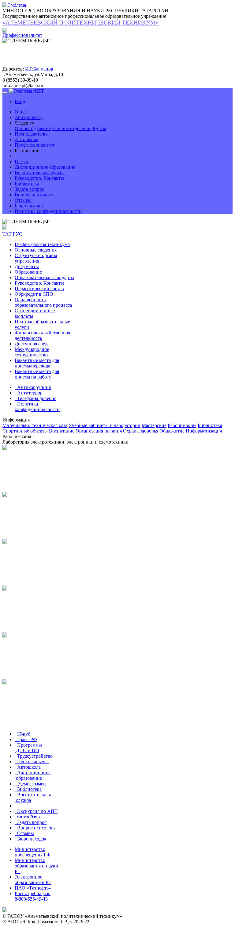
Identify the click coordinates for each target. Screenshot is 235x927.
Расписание (27, 150)
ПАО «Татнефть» (33, 887)
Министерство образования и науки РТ (36, 866)
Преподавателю (31, 134)
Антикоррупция (33, 387)
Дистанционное (32, 775)
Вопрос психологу (34, 194)
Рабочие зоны (182, 425)
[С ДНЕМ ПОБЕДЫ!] (26, 222)
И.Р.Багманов (39, 68)
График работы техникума (42, 244)
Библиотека (27, 183)
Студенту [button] (24, 122)
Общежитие (172, 430)
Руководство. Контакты (39, 178)
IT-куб (21, 161)
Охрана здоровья (140, 430)
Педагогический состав (39, 288)
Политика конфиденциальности (48, 211)
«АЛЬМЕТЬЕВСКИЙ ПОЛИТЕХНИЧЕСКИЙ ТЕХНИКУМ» (80, 22)
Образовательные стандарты (44, 277)
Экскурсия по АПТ (36, 811)
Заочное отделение (71, 128)
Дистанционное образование (45, 167)
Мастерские (154, 425)
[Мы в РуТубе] (4, 227)
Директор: (13, 68)
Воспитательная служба (40, 172)
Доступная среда (32, 343)
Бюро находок (29, 205)
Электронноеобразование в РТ (33, 879)
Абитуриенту (29, 117)
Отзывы (23, 200)
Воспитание (61, 430)
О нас (21, 111)
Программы (28, 747)
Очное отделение (33, 128)
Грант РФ (26, 739)
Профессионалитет (34, 145)
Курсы (99, 128)
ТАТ (7, 234)
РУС (17, 234)
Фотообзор (27, 816)
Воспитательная (33, 797)
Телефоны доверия (35, 398)
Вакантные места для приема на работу (37, 374)
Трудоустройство (34, 756)
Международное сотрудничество (32, 352)
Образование (28, 272)
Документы (27, 266)
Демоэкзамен (30, 783)
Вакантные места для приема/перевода (37, 363)
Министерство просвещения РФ (32, 852)
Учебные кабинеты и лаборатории (104, 425)
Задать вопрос (29, 189)
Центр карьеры (32, 761)
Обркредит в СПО (34, 294)
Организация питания (99, 430)
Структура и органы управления (36, 258)
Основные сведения (36, 249)
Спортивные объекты (25, 430)
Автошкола (26, 139)
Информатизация (204, 430)
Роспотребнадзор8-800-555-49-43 (32, 896)
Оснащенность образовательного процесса (43, 302)
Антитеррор (29, 392)
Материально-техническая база (34, 425)
